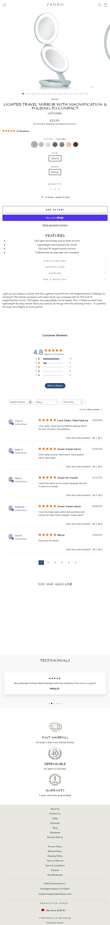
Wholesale (55, 832)
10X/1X (55, 158)
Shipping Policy (55, 856)
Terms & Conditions (55, 865)
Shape (55, 167)
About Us (55, 808)
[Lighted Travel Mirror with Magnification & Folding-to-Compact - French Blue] (13, 645)
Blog (55, 827)
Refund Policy (55, 851)
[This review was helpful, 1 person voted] (94, 438)
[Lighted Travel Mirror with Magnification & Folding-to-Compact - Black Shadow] (23, 645)
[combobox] (46, 402)
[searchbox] (18, 402)
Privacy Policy (55, 846)
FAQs (55, 818)
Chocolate (75, 144)
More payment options (55, 224)
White (48, 144)
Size (55, 153)
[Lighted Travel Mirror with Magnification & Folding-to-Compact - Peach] (29, 645)
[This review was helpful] (94, 495)
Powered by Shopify (55, 922)
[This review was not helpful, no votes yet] (99, 466)
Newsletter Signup (54, 903)
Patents (55, 870)
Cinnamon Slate (62, 144)
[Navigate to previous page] (34, 562)
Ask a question (55, 279)
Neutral (41, 144)
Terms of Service (55, 860)
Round (54, 172)
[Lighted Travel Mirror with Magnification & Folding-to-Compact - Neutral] (16, 645)
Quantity (55, 184)
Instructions (55, 267)
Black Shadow (55, 144)
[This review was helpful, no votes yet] (94, 549)
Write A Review (55, 385)
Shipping (50, 124)
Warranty (55, 823)
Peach (69, 144)
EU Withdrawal (55, 875)
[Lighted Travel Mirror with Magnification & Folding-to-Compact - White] (19, 645)
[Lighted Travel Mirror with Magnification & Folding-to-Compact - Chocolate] (33, 645)
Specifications (55, 261)
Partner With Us (55, 837)
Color (55, 139)
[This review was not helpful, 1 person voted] (99, 438)
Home (54, 99)
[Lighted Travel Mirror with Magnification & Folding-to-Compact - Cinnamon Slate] (26, 645)
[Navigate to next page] (75, 562)
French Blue (34, 144)
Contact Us (55, 813)
